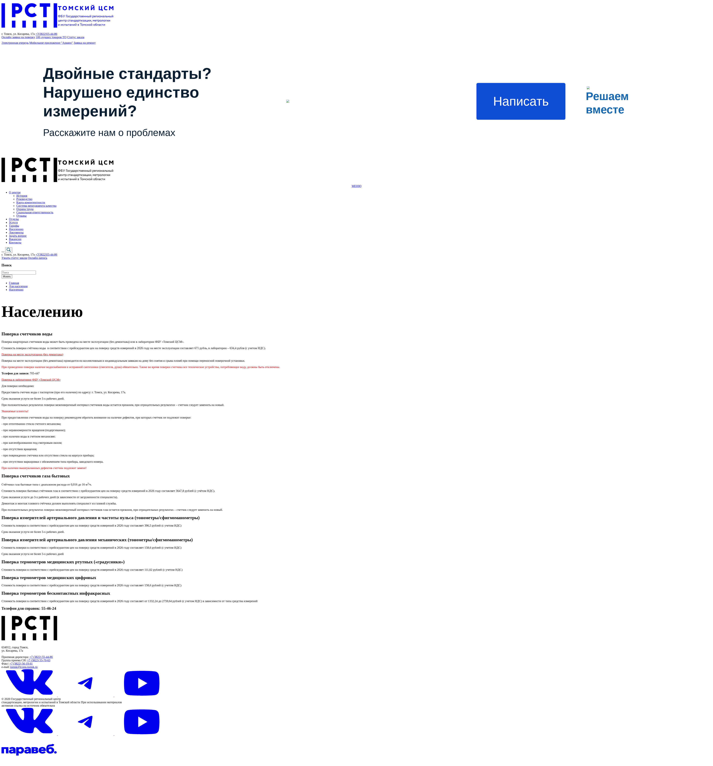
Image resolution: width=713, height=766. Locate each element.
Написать (521, 101)
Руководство (24, 199)
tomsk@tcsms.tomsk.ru (24, 667)
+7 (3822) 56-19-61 (21, 663)
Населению (16, 229)
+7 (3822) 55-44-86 (41, 657)
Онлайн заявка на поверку (18, 37)
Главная (14, 283)
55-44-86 (51, 33)
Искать (7, 276)
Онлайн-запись (37, 257)
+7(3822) (40, 33)
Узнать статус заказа (14, 257)
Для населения (18, 286)
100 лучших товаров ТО (51, 37)
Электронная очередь (15, 42)
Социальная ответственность (34, 212)
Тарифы (14, 225)
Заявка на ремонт (85, 42)
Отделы (14, 219)
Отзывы (21, 215)
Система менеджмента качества (36, 205)
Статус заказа (75, 37)
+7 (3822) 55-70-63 (38, 660)
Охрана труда (24, 209)
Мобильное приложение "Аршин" (51, 42)
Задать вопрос (18, 235)
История (21, 195)
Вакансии (15, 239)
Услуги (13, 222)
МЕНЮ (356, 186)
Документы (16, 232)
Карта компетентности (30, 202)
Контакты (15, 242)
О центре (15, 192)
